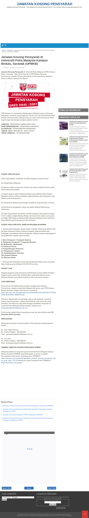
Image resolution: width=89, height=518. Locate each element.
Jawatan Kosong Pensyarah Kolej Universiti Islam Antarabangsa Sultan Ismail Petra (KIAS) (78, 139)
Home (29, 488)
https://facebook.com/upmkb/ (11, 363)
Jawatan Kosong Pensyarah (44, 4)
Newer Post (6, 488)
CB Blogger (40, 515)
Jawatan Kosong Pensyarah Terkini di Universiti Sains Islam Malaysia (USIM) (78, 155)
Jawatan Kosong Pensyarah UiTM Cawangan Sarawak (23, 415)
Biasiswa (68, 514)
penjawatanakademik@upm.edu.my (14, 308)
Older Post (52, 488)
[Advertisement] (44, 25)
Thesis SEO (56, 515)
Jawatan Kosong (60, 514)
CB (1, 517)
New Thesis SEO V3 (23, 515)
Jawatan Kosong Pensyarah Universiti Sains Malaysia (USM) (78, 123)
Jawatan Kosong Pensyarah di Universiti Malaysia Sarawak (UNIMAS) (28, 406)
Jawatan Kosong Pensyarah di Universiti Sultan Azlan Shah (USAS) (78, 170)
